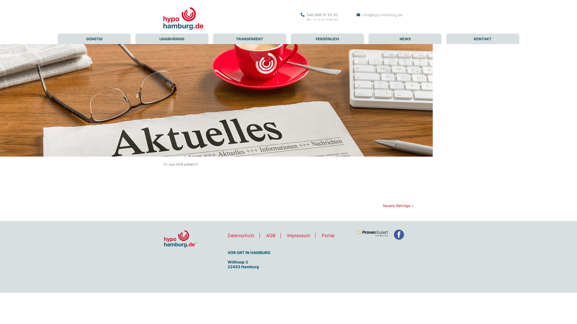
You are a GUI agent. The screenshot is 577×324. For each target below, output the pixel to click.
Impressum (298, 235)
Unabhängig (171, 39)
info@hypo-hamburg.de (382, 15)
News (405, 39)
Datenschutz (241, 235)
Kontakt (483, 39)
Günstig (94, 39)
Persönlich (327, 39)
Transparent (249, 39)
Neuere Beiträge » (398, 205)
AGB (270, 235)
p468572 (191, 164)
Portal (328, 235)
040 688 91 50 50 (322, 15)
